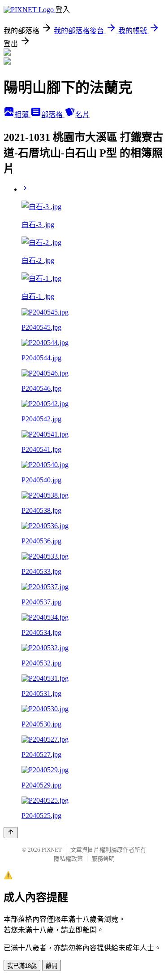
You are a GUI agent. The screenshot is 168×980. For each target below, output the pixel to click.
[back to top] (11, 832)
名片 (82, 114)
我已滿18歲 (22, 965)
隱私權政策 (68, 858)
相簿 (22, 114)
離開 (51, 965)
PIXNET (52, 849)
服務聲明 (103, 858)
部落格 (53, 114)
